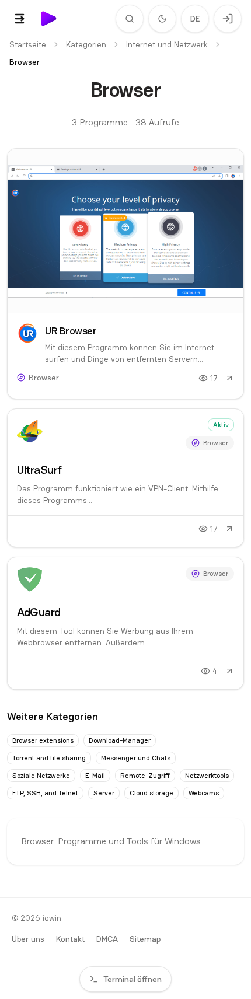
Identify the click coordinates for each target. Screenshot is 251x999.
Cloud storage (151, 793)
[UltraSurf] (125, 478)
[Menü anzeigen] (20, 19)
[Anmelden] (228, 19)
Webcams (204, 793)
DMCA (107, 939)
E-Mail (95, 775)
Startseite (27, 44)
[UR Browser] (125, 274)
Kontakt (70, 939)
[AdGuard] (125, 623)
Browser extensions (43, 740)
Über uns (28, 939)
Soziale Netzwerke (41, 775)
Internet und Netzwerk (167, 44)
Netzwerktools (207, 775)
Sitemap (145, 939)
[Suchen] (130, 19)
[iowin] (49, 18)
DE (195, 18)
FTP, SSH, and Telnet (45, 793)
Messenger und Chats (135, 758)
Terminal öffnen (132, 979)
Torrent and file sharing (49, 758)
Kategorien (86, 44)
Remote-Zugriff (145, 775)
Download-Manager (120, 740)
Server (103, 793)
